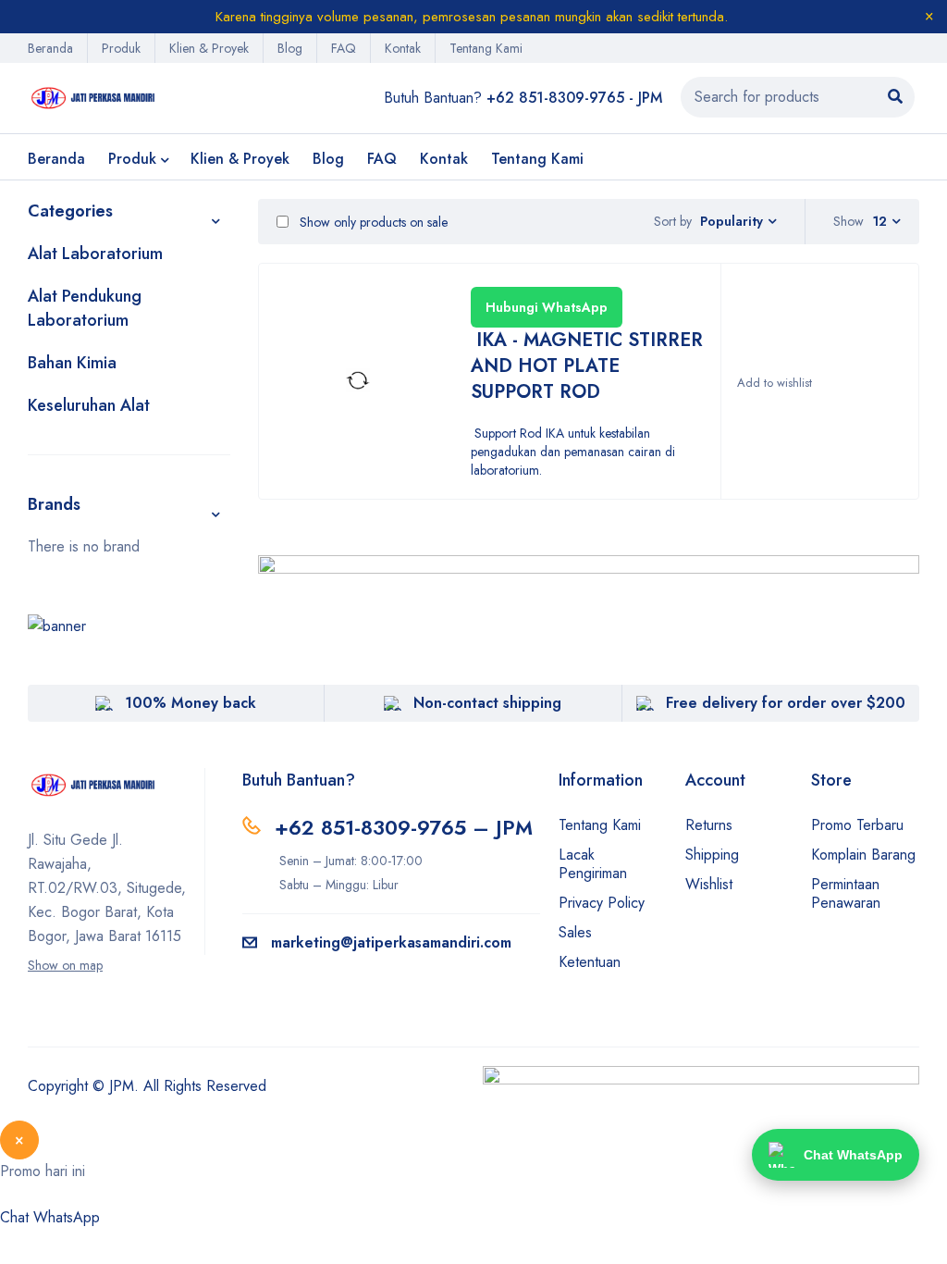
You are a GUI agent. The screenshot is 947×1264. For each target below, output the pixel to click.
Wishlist (708, 884)
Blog (289, 48)
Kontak (403, 48)
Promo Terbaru (857, 825)
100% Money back (190, 702)
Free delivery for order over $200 (785, 702)
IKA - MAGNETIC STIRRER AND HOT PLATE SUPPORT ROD (587, 366)
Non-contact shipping (487, 702)
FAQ (343, 48)
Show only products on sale (372, 222)
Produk (121, 48)
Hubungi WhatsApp (547, 307)
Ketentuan (590, 962)
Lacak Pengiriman (593, 864)
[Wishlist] (773, 383)
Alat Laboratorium (95, 254)
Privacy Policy (602, 902)
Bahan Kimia (72, 363)
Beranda (50, 48)
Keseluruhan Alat (89, 405)
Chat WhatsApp (50, 1217)
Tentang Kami (486, 48)
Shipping (712, 854)
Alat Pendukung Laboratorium (84, 308)
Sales (575, 932)
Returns (708, 825)
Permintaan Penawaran (845, 893)
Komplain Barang (863, 854)
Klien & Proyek (209, 48)
